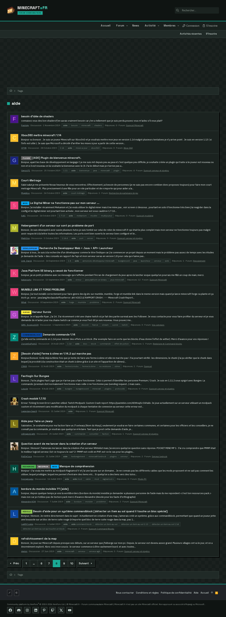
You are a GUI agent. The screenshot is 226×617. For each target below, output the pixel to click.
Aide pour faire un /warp (37, 421)
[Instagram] (27, 610)
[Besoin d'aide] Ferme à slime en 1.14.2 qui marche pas (56, 353)
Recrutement (199, 260)
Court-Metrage (31, 180)
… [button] (34, 563)
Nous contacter (125, 592)
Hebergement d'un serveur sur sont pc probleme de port (57, 225)
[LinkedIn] (35, 610)
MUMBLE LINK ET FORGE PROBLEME (43, 289)
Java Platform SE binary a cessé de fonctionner (52, 270)
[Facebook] (10, 610)
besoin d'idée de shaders (37, 116)
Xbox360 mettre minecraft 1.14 (41, 135)
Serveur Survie (37, 312)
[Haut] (212, 593)
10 (71, 563)
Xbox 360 (128, 148)
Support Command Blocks (101, 528)
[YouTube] (69, 610)
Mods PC (142, 479)
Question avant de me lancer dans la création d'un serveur (59, 443)
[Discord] (19, 610)
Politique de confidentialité (176, 592)
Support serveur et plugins (156, 170)
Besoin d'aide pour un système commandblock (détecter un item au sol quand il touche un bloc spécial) (95, 511)
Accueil (205, 592)
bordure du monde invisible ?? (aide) (45, 489)
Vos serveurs (158, 324)
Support (148, 366)
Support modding (144, 215)
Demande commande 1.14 (49, 334)
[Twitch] (52, 610)
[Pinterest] (44, 610)
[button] (126, 25)
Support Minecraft (134, 125)
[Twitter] (61, 610)
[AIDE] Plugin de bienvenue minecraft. (52, 157)
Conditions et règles (147, 592)
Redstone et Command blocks (167, 343)
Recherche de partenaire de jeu (123, 193)
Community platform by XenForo (36, 604)
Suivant (84, 563)
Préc (16, 563)
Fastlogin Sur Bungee (35, 376)
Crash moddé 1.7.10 (33, 398)
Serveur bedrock (159, 456)
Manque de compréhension (58, 466)
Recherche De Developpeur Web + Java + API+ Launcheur (68, 248)
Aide (196, 592)
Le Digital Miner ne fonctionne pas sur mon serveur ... (61, 203)
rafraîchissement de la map (38, 538)
